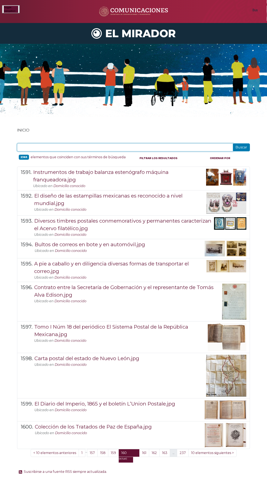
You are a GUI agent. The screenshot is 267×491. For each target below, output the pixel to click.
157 (92, 453)
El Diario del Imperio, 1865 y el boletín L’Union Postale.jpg (104, 404)
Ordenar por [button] (220, 158)
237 (183, 453)
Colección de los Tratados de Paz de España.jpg (93, 427)
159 (113, 453)
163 (164, 453)
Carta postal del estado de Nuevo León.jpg (86, 358)
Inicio (23, 130)
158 (103, 453)
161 (144, 453)
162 (154, 453)
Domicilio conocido (69, 186)
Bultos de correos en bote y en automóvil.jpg (90, 244)
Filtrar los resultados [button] (159, 158)
